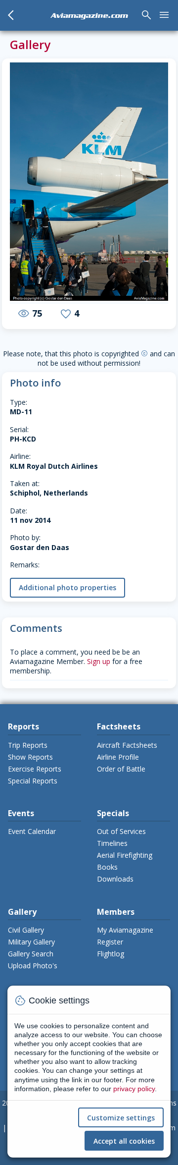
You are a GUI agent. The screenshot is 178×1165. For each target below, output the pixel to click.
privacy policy (134, 1089)
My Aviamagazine (125, 930)
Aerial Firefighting (124, 855)
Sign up (98, 661)
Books (107, 867)
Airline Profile (118, 757)
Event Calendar (32, 831)
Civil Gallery (26, 930)
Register (110, 941)
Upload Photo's (32, 965)
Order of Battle (121, 769)
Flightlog (110, 953)
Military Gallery (31, 941)
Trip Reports (27, 745)
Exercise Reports (34, 769)
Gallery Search (30, 953)
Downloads (115, 879)
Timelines (112, 843)
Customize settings (121, 1117)
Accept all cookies (124, 1141)
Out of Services (121, 831)
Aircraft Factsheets (127, 745)
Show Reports (30, 757)
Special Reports (32, 780)
